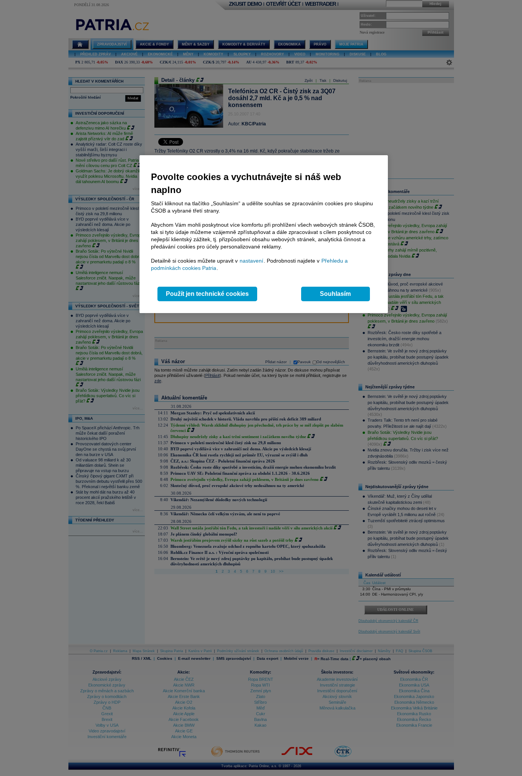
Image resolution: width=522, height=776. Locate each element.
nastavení (251, 261)
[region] (263, 234)
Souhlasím (335, 294)
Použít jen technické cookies (207, 294)
